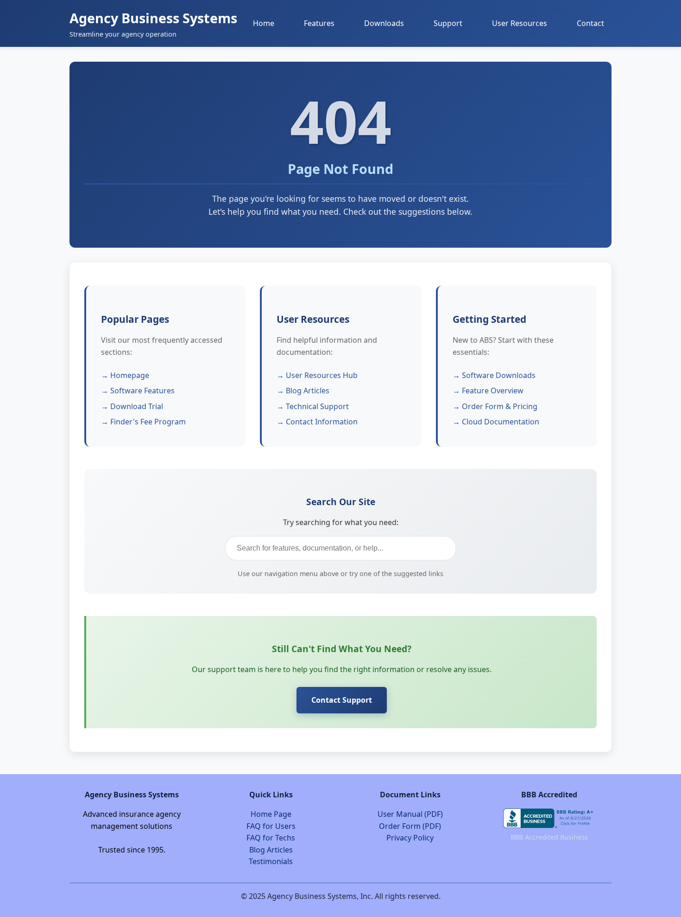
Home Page (271, 814)
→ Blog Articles (303, 390)
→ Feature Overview (488, 390)
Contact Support (341, 700)
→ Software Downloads (494, 375)
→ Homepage (125, 375)
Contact (590, 23)
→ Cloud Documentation (496, 422)
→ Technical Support (313, 406)
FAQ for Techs (270, 838)
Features (319, 23)
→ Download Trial (132, 406)
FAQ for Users (271, 826)
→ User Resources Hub (317, 375)
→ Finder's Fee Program (143, 422)
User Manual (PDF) (410, 814)
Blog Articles (271, 850)
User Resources (519, 23)
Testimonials (271, 861)
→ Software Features (138, 390)
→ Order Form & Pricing (495, 406)
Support (448, 23)
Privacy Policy (410, 838)
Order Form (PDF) (410, 826)
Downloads (384, 23)
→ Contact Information (317, 422)
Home (263, 23)
